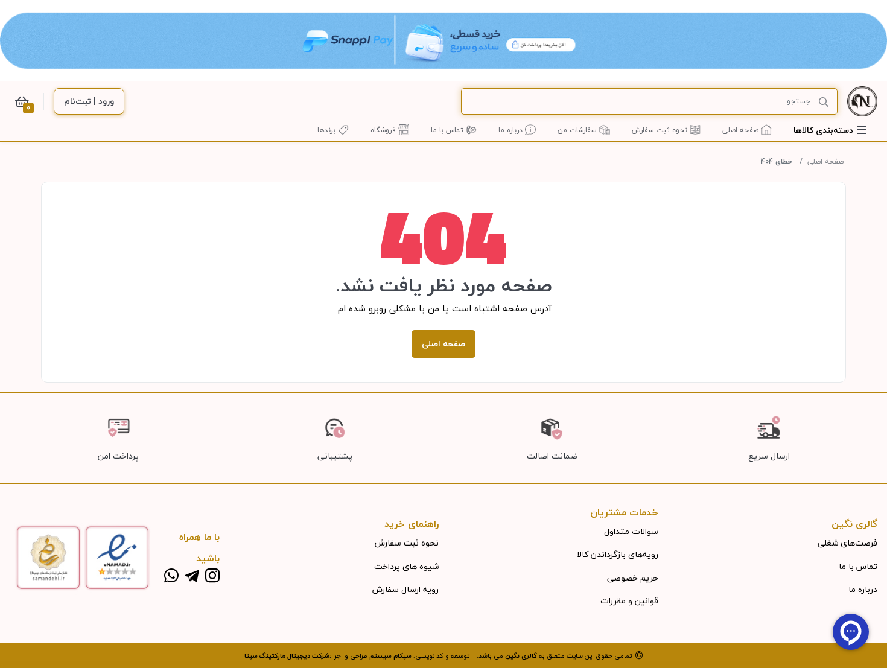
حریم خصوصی (632, 577)
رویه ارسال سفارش (405, 589)
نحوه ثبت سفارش (407, 542)
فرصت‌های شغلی (847, 542)
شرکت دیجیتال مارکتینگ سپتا (286, 655)
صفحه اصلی (825, 161)
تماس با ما (858, 566)
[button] (830, 130)
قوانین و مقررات (629, 600)
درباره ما (862, 589)
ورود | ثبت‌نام (89, 101)
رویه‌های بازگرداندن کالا (617, 554)
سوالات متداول (631, 531)
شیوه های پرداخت (406, 566)
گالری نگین (521, 655)
